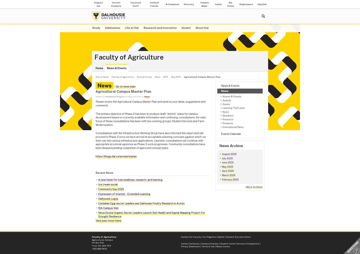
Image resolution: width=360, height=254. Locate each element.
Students (228, 123)
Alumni (186, 27)
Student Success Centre (238, 237)
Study (96, 27)
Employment (253, 243)
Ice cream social (108, 184)
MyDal (221, 237)
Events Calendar (231, 133)
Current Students (116, 4)
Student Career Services (232, 243)
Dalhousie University (108, 16)
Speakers (228, 115)
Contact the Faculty (191, 237)
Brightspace (246, 4)
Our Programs (209, 237)
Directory (189, 4)
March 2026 (229, 175)
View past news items (109, 220)
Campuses (173, 4)
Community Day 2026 (111, 189)
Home (99, 68)
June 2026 (228, 162)
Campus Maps (204, 4)
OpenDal (262, 4)
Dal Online (230, 4)
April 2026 (228, 171)
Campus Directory (209, 243)
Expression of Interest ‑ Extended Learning (124, 194)
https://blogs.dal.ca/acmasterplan (116, 156)
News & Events (117, 68)
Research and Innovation (160, 27)
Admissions (112, 27)
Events (226, 104)
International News (233, 127)
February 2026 (230, 179)
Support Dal (98, 4)
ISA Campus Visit (108, 208)
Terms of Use (208, 246)
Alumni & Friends (232, 96)
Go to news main (126, 86)
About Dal (202, 27)
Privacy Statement (190, 246)
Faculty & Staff (135, 4)
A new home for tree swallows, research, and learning (130, 179)
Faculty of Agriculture (129, 57)
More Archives (254, 187)
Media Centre (223, 246)
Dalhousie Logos (108, 198)
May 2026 (227, 166)
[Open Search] (263, 16)
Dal (218, 4)
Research (228, 119)
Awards (227, 100)
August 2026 (229, 154)
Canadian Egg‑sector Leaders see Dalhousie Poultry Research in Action (141, 203)
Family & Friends (154, 4)
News (224, 91)
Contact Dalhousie (190, 243)
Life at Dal (132, 27)
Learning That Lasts (234, 108)
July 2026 (227, 158)
